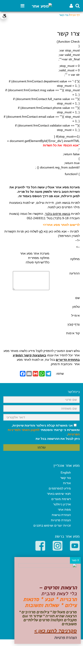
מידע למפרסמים (60, 488)
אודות (67, 483)
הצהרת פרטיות (61, 520)
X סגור (75, 560)
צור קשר (65, 478)
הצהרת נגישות (61, 515)
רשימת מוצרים (61, 499)
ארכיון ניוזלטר (62, 504)
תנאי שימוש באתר (59, 493)
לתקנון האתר (30, 430)
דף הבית (75, 15)
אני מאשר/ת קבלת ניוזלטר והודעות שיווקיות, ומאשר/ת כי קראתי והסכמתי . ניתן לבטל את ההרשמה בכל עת (44, 432)
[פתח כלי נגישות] (3, 16)
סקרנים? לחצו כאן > (55, 630)
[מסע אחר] (42, 6)
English (66, 472)
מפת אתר (64, 509)
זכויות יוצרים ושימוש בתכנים (52, 525)
